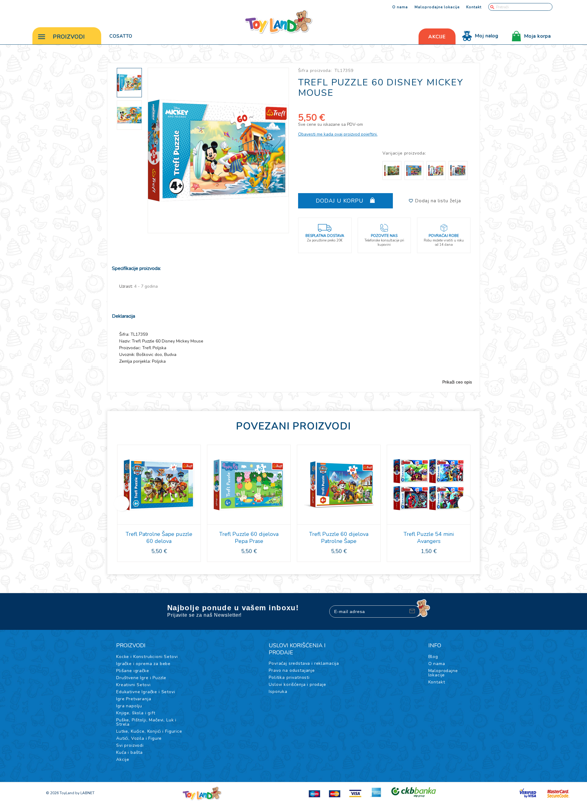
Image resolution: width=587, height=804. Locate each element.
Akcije (122, 759)
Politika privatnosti (289, 677)
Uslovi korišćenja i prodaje (297, 684)
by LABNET (84, 793)
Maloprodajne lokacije (437, 7)
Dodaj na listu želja (437, 200)
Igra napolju (129, 706)
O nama (400, 7)
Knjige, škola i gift (135, 713)
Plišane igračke (132, 671)
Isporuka (278, 691)
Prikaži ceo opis (457, 382)
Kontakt (474, 7)
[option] (218, 150)
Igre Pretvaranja (133, 699)
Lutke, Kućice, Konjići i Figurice (149, 731)
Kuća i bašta (129, 752)
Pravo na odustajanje (292, 670)
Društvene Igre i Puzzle (141, 678)
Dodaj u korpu (340, 200)
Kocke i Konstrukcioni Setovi (147, 657)
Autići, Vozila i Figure (139, 738)
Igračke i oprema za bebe (143, 664)
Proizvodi (69, 36)
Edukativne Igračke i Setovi (145, 692)
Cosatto (120, 36)
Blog (433, 657)
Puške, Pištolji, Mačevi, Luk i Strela (146, 722)
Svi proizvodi (130, 745)
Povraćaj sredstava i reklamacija (304, 663)
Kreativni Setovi (133, 685)
